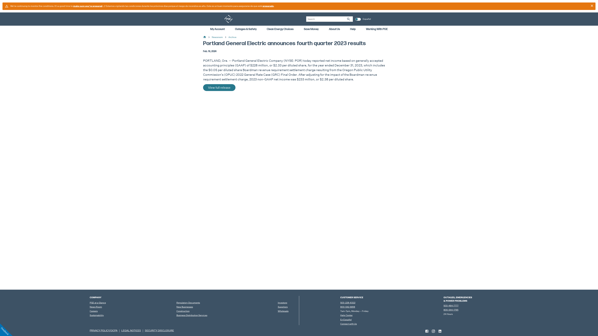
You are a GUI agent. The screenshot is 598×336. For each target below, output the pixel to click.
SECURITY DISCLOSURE (159, 330)
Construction (183, 311)
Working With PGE (377, 29)
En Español (346, 319)
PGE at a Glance (98, 302)
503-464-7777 (451, 305)
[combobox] (329, 19)
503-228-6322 (347, 302)
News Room (96, 307)
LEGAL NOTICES (131, 330)
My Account (217, 29)
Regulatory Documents (188, 302)
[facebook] (427, 331)
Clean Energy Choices (280, 29)
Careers (94, 311)
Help (353, 29)
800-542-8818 (347, 307)
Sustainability (97, 315)
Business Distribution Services (191, 315)
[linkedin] (440, 331)
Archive (232, 37)
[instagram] (433, 331)
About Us (334, 29)
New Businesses (184, 307)
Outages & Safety (246, 29)
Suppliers (283, 307)
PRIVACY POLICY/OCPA (103, 330)
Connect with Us (348, 323)
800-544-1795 (451, 309)
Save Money (311, 29)
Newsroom (217, 37)
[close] (592, 5)
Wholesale (283, 311)
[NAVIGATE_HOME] (228, 19)
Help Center (346, 315)
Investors (282, 302)
